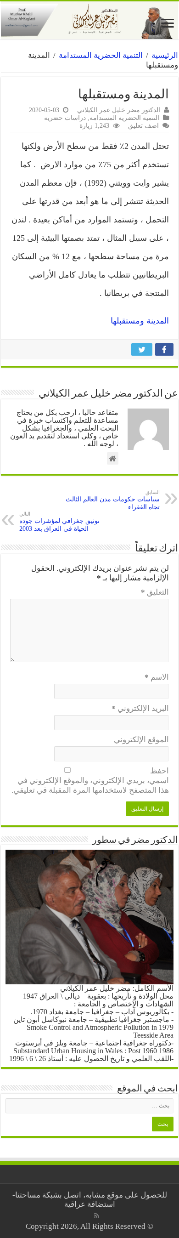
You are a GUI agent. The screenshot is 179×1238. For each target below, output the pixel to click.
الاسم (157, 677)
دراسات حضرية (65, 117)
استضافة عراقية (89, 1204)
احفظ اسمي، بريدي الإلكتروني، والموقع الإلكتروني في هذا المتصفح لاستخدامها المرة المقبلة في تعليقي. (90, 781)
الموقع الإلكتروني (141, 739)
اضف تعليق (143, 125)
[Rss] (96, 1215)
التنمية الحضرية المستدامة (101, 55)
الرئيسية (164, 55)
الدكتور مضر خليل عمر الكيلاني (118, 110)
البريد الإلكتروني (140, 708)
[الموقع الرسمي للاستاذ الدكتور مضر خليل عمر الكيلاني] (89, 20)
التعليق (155, 592)
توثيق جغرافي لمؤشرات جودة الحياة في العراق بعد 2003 (59, 521)
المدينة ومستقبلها (140, 320)
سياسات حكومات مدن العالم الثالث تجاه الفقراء (113, 500)
